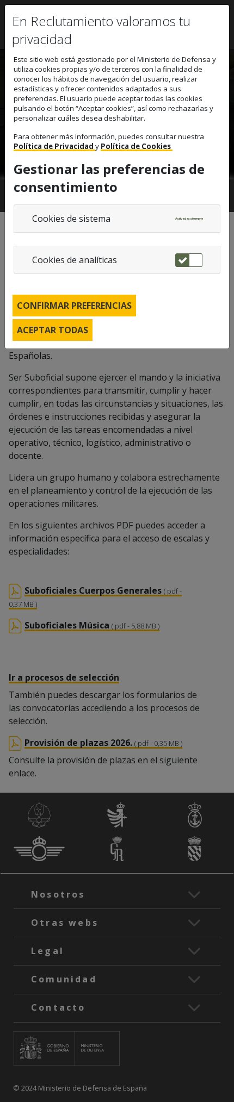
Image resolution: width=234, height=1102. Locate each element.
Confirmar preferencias (74, 306)
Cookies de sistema (71, 219)
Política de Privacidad (54, 146)
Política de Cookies (137, 146)
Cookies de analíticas (74, 260)
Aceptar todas (52, 330)
